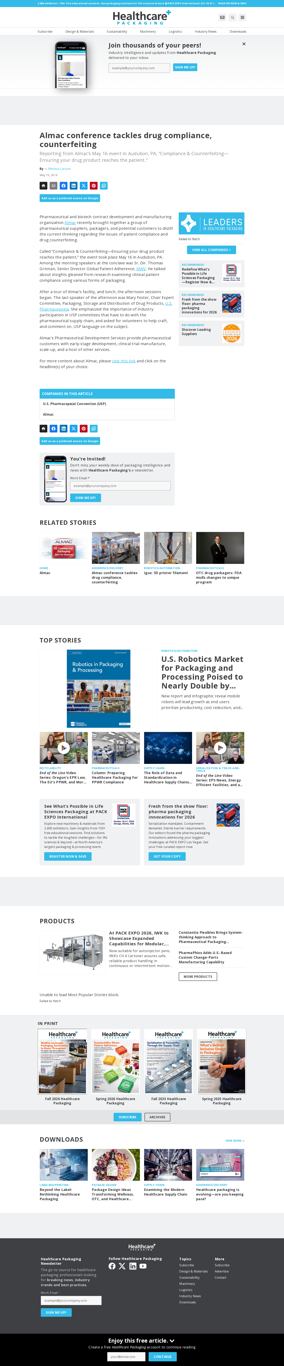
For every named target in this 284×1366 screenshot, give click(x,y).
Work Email (80, 478)
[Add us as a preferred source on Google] (104, 186)
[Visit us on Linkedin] (132, 1266)
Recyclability (50, 768)
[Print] (43, 186)
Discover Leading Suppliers (196, 332)
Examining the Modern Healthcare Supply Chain (165, 1192)
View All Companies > (211, 250)
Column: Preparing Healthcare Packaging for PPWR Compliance (115, 777)
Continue (163, 1357)
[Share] (63, 186)
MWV (141, 268)
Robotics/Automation (162, 568)
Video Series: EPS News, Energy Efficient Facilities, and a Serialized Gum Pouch (218, 780)
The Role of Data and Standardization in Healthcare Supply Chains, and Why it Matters (167, 778)
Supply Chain (154, 768)
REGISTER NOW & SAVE (67, 856)
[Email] (53, 186)
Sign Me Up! (185, 67)
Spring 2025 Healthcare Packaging (221, 1101)
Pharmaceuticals (210, 568)
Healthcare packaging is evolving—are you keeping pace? (220, 1194)
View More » (235, 1140)
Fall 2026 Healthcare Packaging (62, 1101)
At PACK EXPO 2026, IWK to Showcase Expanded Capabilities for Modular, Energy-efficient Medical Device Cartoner (139, 938)
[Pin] (94, 186)
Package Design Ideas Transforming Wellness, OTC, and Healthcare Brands (113, 1194)
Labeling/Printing (54, 1185)
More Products (198, 976)
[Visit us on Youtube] (142, 1266)
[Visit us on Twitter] (122, 1266)
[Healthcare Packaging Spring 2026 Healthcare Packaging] (115, 1062)
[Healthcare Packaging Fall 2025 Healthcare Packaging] (168, 1062)
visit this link (124, 360)
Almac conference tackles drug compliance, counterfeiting (114, 577)
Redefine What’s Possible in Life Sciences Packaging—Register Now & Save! (198, 275)
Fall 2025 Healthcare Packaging (168, 1101)
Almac (70, 222)
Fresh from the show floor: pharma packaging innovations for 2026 (199, 305)
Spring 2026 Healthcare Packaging (115, 1101)
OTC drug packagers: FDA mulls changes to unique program (218, 577)
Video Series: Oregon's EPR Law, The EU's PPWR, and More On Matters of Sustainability (63, 778)
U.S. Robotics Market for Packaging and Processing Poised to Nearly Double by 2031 (202, 672)
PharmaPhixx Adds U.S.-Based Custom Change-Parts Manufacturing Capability (205, 957)
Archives (157, 1117)
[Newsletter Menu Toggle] (222, 17)
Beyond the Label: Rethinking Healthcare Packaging (60, 1194)
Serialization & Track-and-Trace (218, 769)
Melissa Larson (59, 169)
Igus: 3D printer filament (166, 573)
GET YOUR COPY (167, 856)
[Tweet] (84, 186)
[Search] (232, 17)
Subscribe (127, 1117)
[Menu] (242, 17)
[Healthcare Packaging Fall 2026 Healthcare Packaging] (62, 1062)
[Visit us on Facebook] (112, 1266)
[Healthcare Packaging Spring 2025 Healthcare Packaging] (221, 1062)
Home (44, 568)
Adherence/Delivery (107, 568)
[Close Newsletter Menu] (243, 43)
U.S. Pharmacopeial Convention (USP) (74, 404)
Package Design (104, 1185)
